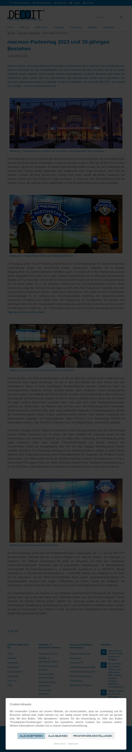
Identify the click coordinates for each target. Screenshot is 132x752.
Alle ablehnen (58, 736)
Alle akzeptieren (31, 736)
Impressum (73, 744)
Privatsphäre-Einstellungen (92, 736)
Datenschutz (60, 744)
